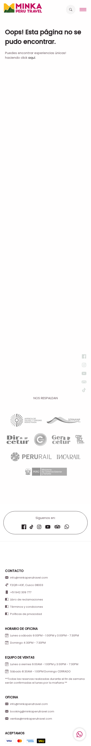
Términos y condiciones (26, 607)
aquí (31, 57)
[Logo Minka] (23, 8)
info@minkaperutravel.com (29, 578)
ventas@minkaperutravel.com (31, 719)
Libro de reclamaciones (26, 600)
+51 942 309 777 (20, 592)
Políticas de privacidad (26, 614)
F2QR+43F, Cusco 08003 (26, 585)
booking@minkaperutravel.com (32, 711)
